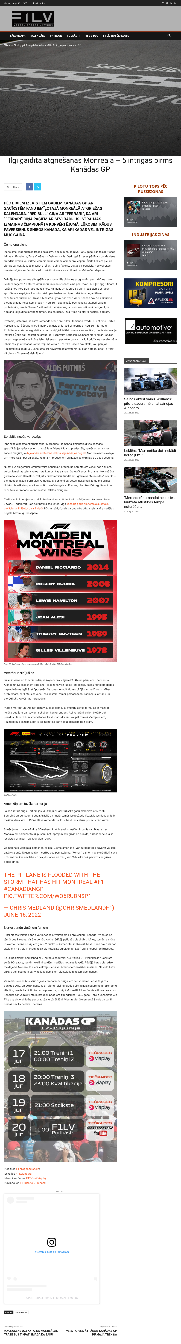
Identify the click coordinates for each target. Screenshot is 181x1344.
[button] (169, 36)
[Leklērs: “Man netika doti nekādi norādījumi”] (150, 433)
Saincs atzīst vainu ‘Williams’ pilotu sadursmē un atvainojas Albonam (148, 403)
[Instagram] (167, 3)
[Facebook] (163, 3)
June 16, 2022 (22, 914)
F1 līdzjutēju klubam (32, 1183)
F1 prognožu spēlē (27, 1169)
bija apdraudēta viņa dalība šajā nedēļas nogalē (56, 453)
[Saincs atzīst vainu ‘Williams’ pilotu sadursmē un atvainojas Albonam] (150, 381)
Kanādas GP (21, 1312)
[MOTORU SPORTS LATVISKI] (32, 19)
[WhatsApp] (175, 3)
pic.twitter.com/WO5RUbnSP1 (47, 896)
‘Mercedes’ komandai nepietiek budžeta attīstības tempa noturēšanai (149, 502)
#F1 (99, 881)
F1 (15, 45)
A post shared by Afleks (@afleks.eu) (52, 1298)
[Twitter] (171, 3)
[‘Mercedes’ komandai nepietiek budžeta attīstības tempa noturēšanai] (150, 480)
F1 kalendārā (23, 1173)
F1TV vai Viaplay (36, 1178)
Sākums (7, 45)
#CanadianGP (23, 889)
